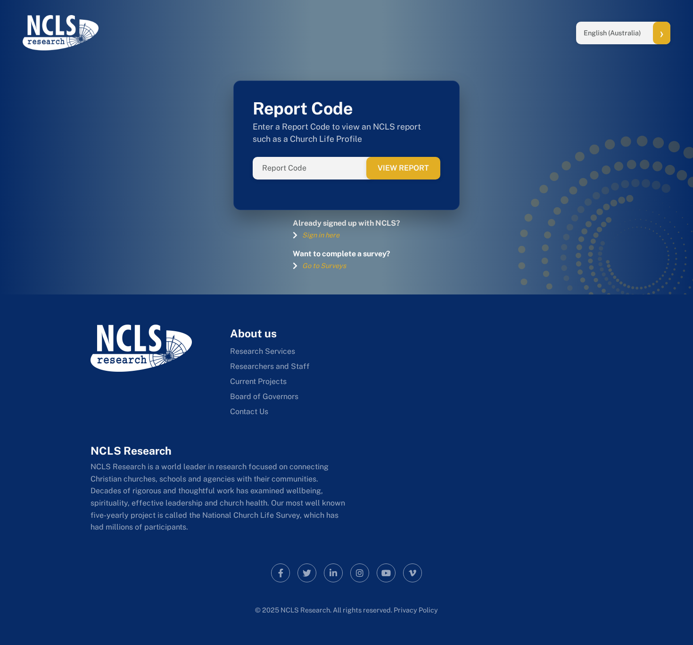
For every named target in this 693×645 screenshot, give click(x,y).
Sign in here (320, 235)
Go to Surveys (324, 265)
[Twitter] (306, 572)
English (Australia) (612, 33)
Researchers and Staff (270, 366)
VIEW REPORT (403, 167)
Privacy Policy (416, 610)
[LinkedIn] (333, 572)
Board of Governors (264, 396)
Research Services (262, 351)
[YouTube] (386, 572)
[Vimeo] (412, 572)
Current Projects (258, 381)
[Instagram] (359, 572)
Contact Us (249, 411)
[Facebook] (280, 572)
